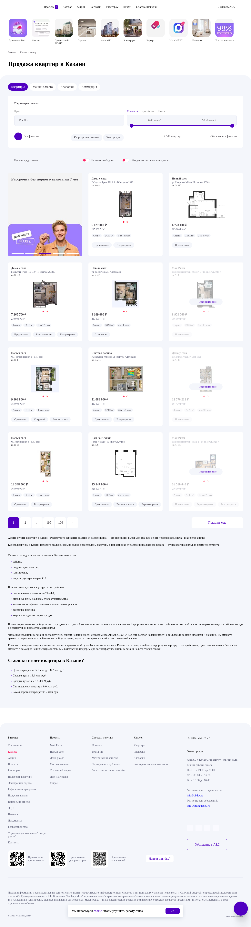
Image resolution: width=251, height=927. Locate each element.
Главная (12, 52)
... (37, 522)
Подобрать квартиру (20, 776)
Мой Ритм (56, 745)
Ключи (127, 6)
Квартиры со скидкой (86, 137)
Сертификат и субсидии (106, 764)
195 (48, 522)
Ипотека (97, 745)
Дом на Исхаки (59, 776)
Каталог (67, 6)
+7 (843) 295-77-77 (199, 737)
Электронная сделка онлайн (108, 770)
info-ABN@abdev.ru (198, 805)
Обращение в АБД (207, 844)
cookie (98, 911)
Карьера (12, 751)
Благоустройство (18, 826)
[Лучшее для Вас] (18, 28)
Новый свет (57, 751)
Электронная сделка (20, 783)
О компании (15, 745)
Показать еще (217, 522)
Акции (81, 6)
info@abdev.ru (195, 795)
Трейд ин (97, 751)
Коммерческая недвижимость (151, 764)
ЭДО (11, 808)
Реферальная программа (22, 789)
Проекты (50, 6)
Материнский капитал (105, 758)
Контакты (95, 6)
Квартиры (18, 86)
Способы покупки (146, 6)
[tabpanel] (125, 204)
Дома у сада (57, 758)
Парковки (139, 751)
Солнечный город (60, 770)
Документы (15, 820)
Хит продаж (113, 137)
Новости (13, 764)
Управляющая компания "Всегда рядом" (27, 835)
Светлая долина (59, 764)
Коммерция (89, 86)
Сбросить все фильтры (223, 136)
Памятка (13, 814)
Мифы (53, 783)
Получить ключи (18, 795)
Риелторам (112, 6)
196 (60, 522)
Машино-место (43, 86)
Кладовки (67, 86)
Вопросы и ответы (19, 801)
